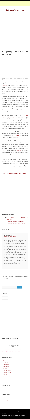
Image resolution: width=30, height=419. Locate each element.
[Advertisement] (15, 31)
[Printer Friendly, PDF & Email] (6, 170)
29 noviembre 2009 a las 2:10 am (10, 236)
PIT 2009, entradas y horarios (21, 276)
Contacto (4, 413)
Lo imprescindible (7, 372)
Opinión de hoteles (7, 376)
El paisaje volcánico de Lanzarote (15, 52)
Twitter (6, 3)
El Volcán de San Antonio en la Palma (15, 223)
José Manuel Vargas (6, 56)
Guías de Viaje (6, 366)
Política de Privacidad (6, 411)
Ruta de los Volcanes (21, 173)
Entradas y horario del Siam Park (10, 400)
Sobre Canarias (15, 10)
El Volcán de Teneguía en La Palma (15, 221)
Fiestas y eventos (7, 362)
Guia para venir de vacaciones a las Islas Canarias (14, 389)
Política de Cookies (21, 411)
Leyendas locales (7, 370)
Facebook (3, 3)
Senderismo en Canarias (8, 380)
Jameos (19, 150)
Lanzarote (13, 56)
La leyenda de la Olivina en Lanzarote (11, 398)
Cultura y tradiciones (7, 360)
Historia (5, 368)
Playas (4, 378)
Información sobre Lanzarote (10, 173)
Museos (5, 374)
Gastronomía (6, 364)
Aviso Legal (14, 411)
